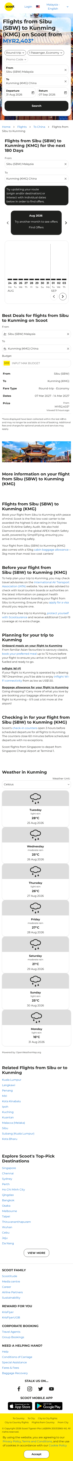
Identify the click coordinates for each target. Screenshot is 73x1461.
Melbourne (9, 1211)
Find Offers (36, 227)
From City (63, 1422)
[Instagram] (30, 1389)
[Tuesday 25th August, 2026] (15, 279)
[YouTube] (51, 1389)
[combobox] (34, 164)
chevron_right (65, 223)
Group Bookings (13, 1337)
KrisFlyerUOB (11, 1317)
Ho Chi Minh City (13, 1189)
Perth (6, 1184)
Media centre (11, 1281)
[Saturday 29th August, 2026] (37, 279)
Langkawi (8, 1085)
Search (36, 105)
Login (28, 6)
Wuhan (7, 1227)
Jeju (5, 1238)
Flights (22, 126)
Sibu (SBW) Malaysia (19, 71)
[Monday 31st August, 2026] (48, 279)
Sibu (5, 1128)
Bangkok (8, 1200)
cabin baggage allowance (51, 549)
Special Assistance (14, 1362)
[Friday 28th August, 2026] (31, 279)
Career (6, 1287)
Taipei (6, 1216)
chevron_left (7, 223)
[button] (46, 52)
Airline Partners (12, 1292)
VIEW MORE (36, 1253)
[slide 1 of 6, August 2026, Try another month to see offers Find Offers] (36, 223)
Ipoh (5, 1106)
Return (43, 90)
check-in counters (24, 728)
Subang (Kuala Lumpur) (18, 1133)
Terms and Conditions (37, 1441)
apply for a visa (59, 602)
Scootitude (9, 1276)
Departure (12, 90)
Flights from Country (43, 1422)
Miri (4, 1096)
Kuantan (8, 1117)
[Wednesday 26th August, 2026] (21, 279)
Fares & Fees (10, 1367)
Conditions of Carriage (17, 1357)
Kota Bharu (9, 1139)
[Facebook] (19, 1389)
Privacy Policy (12, 1441)
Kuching (8, 1112)
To (7, 79)
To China (39, 126)
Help (5, 1351)
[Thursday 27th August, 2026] (26, 279)
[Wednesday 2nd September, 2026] (59, 279)
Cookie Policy (58, 1445)
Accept (36, 1454)
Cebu (6, 1232)
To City (31, 1418)
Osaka (6, 1205)
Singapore (9, 1168)
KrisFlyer (8, 1312)
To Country (18, 1418)
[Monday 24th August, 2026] (10, 279)
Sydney (7, 1178)
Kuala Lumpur (11, 1079)
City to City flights (47, 1418)
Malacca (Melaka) (13, 1122)
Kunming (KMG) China (21, 83)
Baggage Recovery (15, 1373)
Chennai (8, 1173)
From (9, 67)
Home (6, 126)
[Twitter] (40, 1389)
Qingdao (8, 1195)
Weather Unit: (61, 778)
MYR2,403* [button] (18, 40)
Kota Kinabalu (11, 1101)
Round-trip (13, 52)
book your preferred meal (19, 653)
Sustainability (11, 1297)
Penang (7, 1090)
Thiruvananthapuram (16, 1221)
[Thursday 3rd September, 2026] (64, 279)
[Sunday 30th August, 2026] (42, 279)
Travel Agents (11, 1331)
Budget (7, 355)
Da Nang (8, 1243)
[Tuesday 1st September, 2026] (53, 279)
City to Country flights (17, 1422)
